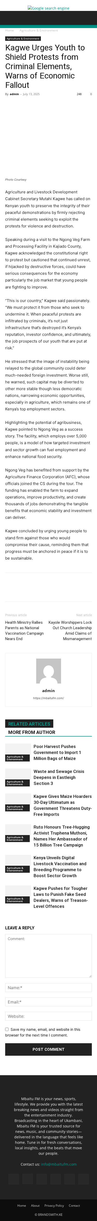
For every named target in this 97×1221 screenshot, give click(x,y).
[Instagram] (28, 1179)
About (35, 1205)
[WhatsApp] (46, 106)
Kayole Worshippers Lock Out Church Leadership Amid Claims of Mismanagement (70, 630)
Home (9, 30)
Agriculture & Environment (39, 30)
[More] (58, 106)
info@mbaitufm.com (59, 1164)
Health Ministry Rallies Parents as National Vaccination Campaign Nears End (24, 630)
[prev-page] (6, 919)
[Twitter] (22, 106)
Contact (74, 1205)
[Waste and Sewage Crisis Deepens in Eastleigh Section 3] (18, 777)
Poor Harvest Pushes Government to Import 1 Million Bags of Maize (57, 752)
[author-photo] (48, 683)
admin (14, 94)
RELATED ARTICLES (29, 724)
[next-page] (9, 919)
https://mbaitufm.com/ (48, 698)
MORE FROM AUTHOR (31, 732)
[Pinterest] (34, 106)
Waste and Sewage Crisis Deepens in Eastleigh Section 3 (59, 777)
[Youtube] (83, 1179)
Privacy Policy (54, 1205)
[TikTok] (41, 1179)
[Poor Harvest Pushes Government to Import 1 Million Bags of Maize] (18, 753)
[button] (9, 18)
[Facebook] (10, 106)
